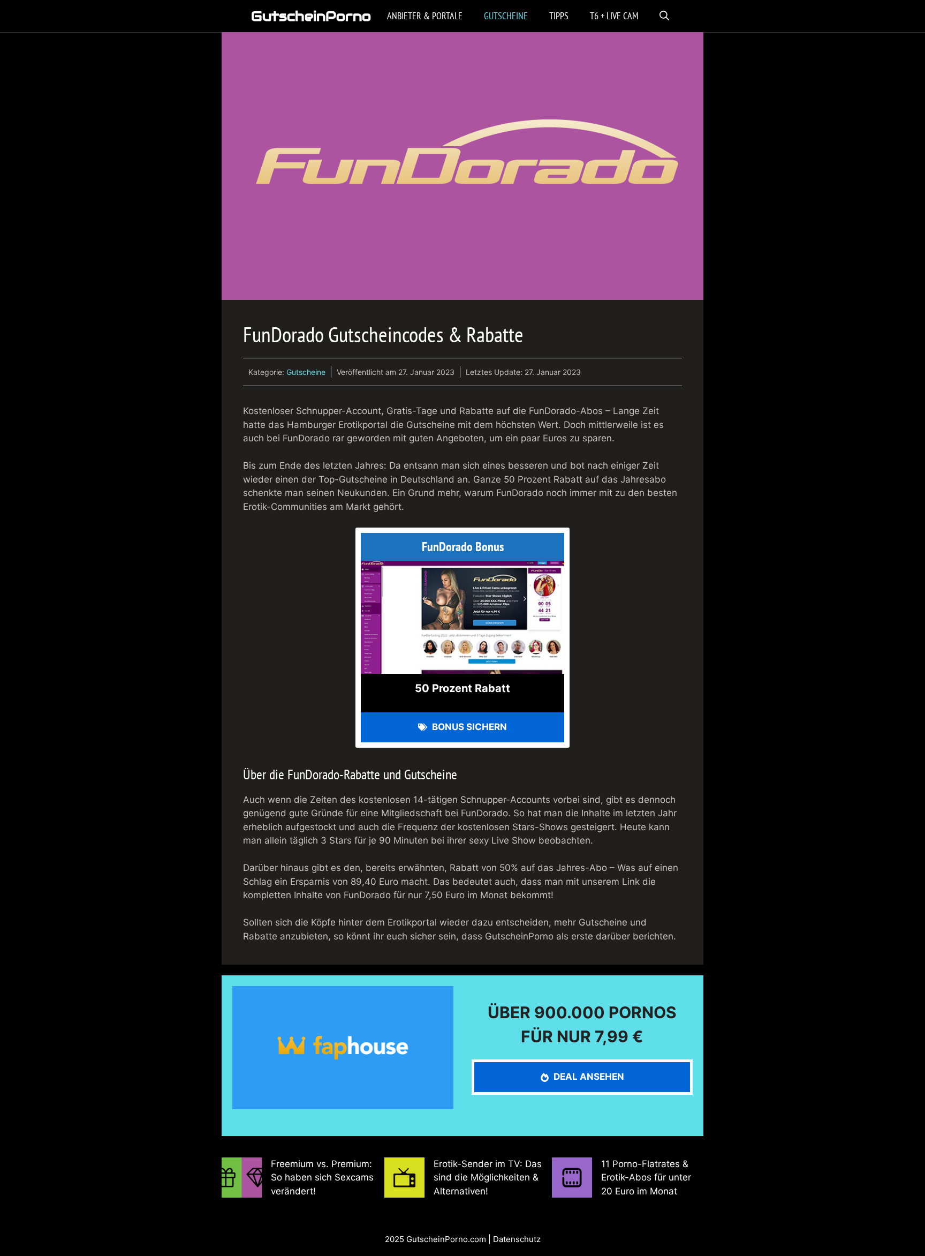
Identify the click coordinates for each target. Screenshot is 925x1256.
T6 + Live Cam (614, 16)
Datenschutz (517, 1239)
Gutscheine (506, 16)
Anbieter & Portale (424, 16)
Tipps (558, 16)
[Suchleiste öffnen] (664, 16)
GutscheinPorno (311, 16)
